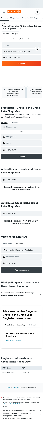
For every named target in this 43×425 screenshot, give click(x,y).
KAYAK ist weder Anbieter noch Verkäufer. (19, 410)
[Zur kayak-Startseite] (14, 11)
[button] (3, 11)
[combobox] (23, 136)
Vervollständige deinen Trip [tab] (15, 325)
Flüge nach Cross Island (14, 341)
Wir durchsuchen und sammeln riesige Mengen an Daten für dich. (18, 414)
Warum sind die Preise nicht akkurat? (17, 419)
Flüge (8, 387)
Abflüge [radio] (15, 122)
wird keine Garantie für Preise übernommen (16, 404)
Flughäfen (16, 387)
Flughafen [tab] (19, 243)
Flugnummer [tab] (7, 243)
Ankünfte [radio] (4, 122)
